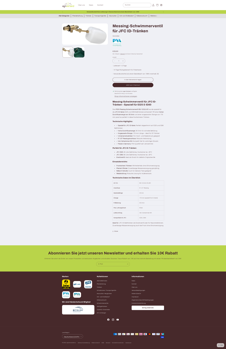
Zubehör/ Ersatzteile (103, 309)
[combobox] (137, 5)
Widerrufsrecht (136, 293)
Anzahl (115, 57)
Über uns (134, 287)
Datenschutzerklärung (139, 303)
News (133, 280)
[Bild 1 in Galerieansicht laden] (68, 52)
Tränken (88, 16)
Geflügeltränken (102, 306)
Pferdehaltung (77, 16)
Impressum (135, 297)
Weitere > (153, 16)
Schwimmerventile (102, 303)
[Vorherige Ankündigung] (63, 12)
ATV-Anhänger (101, 313)
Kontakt (134, 284)
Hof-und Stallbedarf (126, 16)
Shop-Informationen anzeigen (126, 96)
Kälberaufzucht (142, 16)
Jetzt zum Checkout (133, 85)
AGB (103, 342)
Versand (122, 54)
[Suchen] (149, 5)
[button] (157, 5)
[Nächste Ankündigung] (163, 12)
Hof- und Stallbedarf (103, 297)
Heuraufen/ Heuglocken (104, 293)
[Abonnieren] (128, 264)
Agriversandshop (71, 342)
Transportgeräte (100, 16)
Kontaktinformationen (118, 342)
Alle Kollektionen (102, 280)
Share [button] (116, 231)
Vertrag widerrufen (148, 307)
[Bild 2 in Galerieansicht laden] (79, 52)
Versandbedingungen (138, 290)
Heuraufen (113, 16)
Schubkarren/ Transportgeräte (106, 290)
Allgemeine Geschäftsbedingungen (143, 300)
